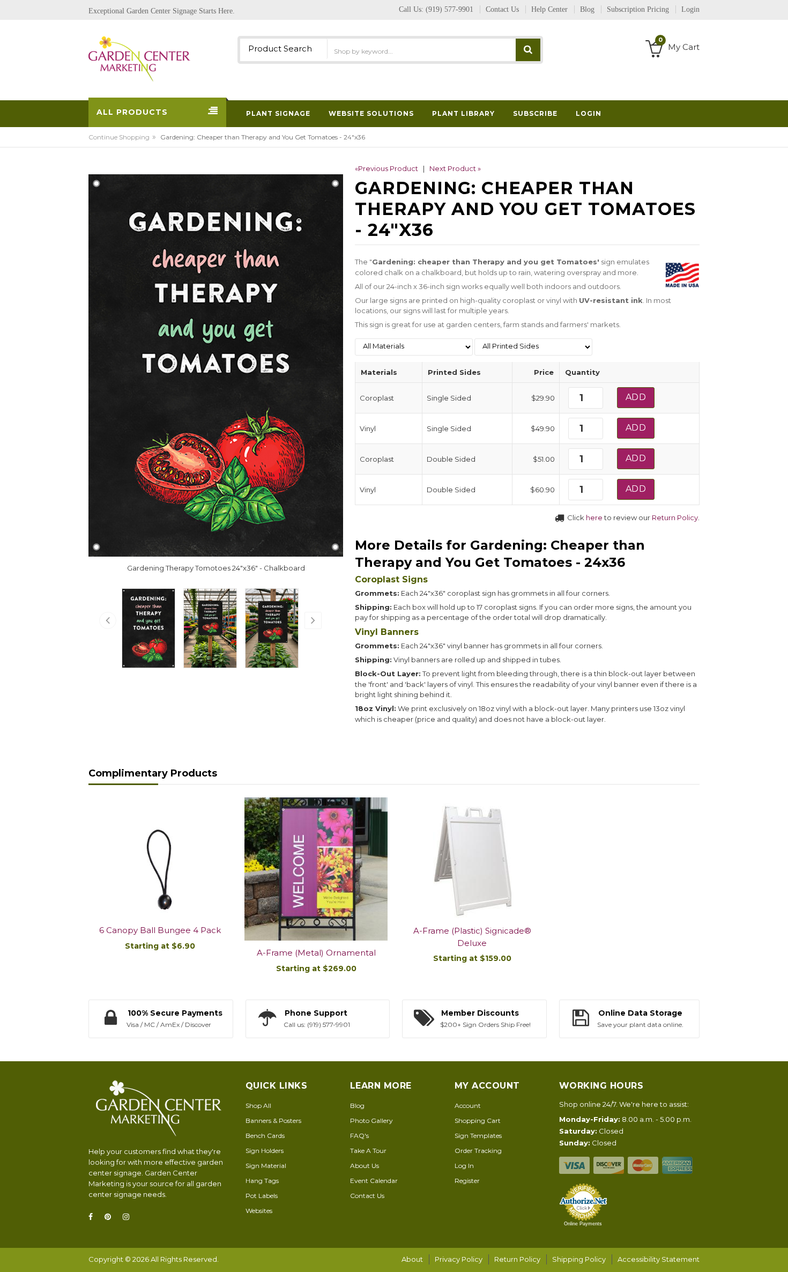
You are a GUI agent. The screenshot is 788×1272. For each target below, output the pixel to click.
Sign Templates (478, 1136)
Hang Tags (262, 1181)
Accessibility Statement (659, 1259)
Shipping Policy (579, 1259)
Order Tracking (478, 1151)
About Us (364, 1166)
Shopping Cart (478, 1120)
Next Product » (455, 168)
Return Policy (675, 517)
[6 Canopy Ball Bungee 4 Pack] (160, 857)
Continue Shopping (119, 137)
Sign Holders (265, 1151)
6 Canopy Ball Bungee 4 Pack (160, 930)
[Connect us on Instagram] (129, 1217)
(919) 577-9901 (449, 9)
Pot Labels (262, 1196)
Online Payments (583, 1223)
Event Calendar (374, 1181)
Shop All (258, 1105)
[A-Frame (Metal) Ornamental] (316, 869)
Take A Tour (368, 1151)
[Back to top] (776, 1252)
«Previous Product (386, 168)
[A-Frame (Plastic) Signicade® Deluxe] (472, 858)
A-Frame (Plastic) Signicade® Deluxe (472, 937)
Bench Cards (265, 1136)
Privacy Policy (458, 1259)
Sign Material (266, 1166)
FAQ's (359, 1136)
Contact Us (367, 1196)
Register (467, 1181)
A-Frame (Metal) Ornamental (316, 953)
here (594, 517)
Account (468, 1105)
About (412, 1259)
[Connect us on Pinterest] (111, 1217)
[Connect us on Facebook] (93, 1217)
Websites (259, 1211)
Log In (464, 1166)
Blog (357, 1105)
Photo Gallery (371, 1120)
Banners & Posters (273, 1120)
